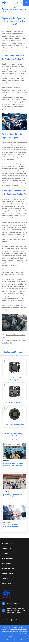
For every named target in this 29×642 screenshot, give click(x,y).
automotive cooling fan (19, 199)
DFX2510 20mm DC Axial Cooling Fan (14, 379)
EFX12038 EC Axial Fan (14, 402)
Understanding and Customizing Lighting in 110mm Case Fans (13, 464)
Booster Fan (6, 564)
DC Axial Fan (7, 544)
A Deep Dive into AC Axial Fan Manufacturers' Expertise (12, 525)
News (11, 8)
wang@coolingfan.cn (13, 603)
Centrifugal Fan (8, 569)
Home (5, 8)
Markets (5, 579)
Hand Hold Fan (7, 574)
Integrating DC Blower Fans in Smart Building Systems (12, 495)
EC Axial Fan (6, 549)
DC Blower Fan (7, 559)
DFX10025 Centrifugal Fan (14, 425)
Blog (15, 8)
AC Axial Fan (7, 554)
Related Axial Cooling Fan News (14, 434)
